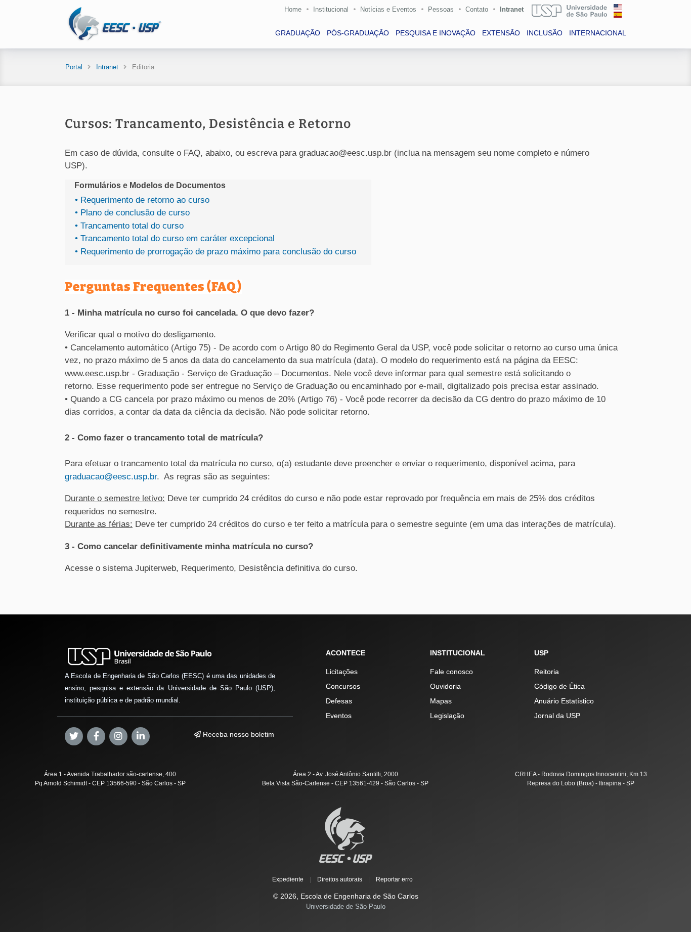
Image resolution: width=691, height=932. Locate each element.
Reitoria (546, 672)
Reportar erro (394, 879)
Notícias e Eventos (388, 9)
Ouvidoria (445, 686)
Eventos (339, 716)
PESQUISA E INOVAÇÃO (436, 33)
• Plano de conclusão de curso (131, 212)
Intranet (512, 9)
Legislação (447, 716)
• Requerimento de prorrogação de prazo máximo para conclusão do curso (214, 251)
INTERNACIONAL (597, 33)
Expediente (288, 879)
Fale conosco (451, 672)
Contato (476, 9)
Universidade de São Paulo (345, 906)
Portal (73, 67)
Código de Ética (559, 686)
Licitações (342, 672)
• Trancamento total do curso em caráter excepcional (173, 238)
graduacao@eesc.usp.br (111, 476)
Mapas (441, 701)
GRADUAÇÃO (297, 33)
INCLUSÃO (545, 33)
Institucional (331, 9)
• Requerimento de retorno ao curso (140, 200)
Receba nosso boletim (237, 734)
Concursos (343, 686)
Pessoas (441, 9)
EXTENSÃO (501, 33)
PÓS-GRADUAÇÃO (358, 33)
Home (292, 9)
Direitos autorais (339, 879)
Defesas (339, 701)
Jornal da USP (557, 716)
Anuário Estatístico (564, 701)
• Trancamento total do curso (128, 226)
